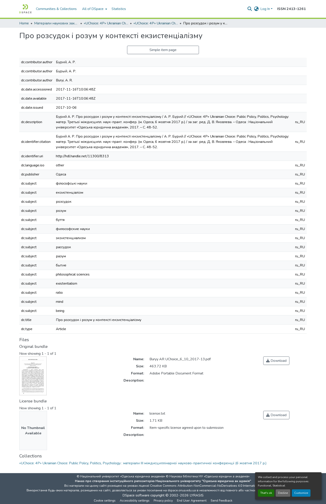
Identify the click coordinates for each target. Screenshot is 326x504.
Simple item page (163, 49)
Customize (301, 493)
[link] (276, 360)
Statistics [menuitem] (119, 8)
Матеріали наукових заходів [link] (56, 23)
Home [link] (24, 23)
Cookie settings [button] (105, 500)
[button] (25, 8)
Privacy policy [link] (163, 500)
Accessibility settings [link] (134, 500)
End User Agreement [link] (191, 500)
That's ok (266, 493)
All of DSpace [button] (93, 8)
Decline (283, 493)
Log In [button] (265, 8)
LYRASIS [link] (197, 495)
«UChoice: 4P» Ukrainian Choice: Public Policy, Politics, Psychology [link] (106, 23)
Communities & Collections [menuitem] (56, 8)
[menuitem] (94, 9)
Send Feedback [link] (221, 500)
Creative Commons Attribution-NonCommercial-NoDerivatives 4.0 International (205, 486)
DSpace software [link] (135, 495)
